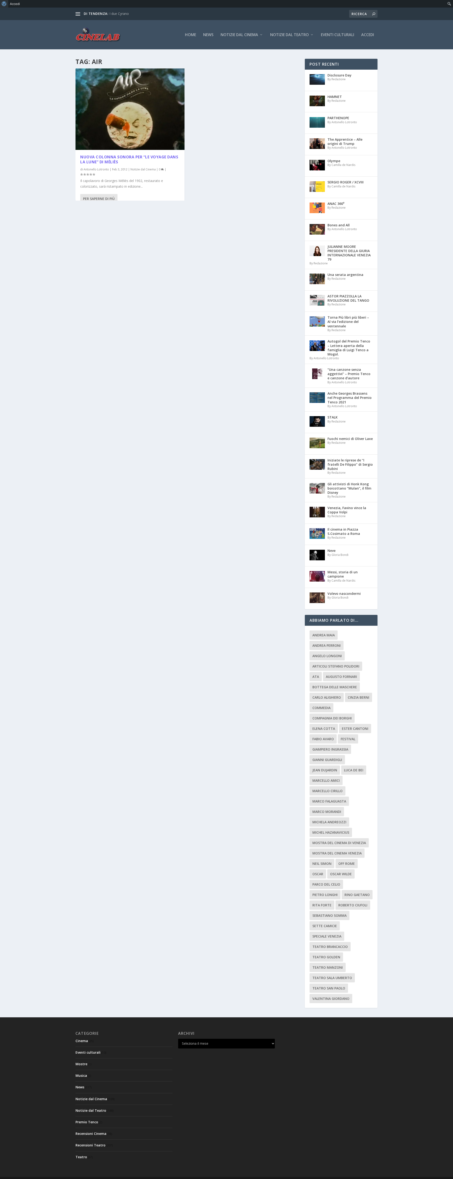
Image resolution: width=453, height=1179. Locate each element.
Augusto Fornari (341, 676)
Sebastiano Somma (329, 915)
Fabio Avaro (323, 739)
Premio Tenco (87, 1122)
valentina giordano (330, 998)
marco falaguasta (329, 801)
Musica (81, 1075)
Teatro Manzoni (327, 967)
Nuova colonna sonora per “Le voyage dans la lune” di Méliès (129, 159)
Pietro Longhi (325, 894)
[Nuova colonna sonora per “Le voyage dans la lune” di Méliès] (130, 109)
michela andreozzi (329, 822)
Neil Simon (321, 863)
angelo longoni (327, 656)
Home (190, 35)
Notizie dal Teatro (289, 35)
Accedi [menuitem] (15, 4)
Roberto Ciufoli (352, 905)
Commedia (321, 708)
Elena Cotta (323, 728)
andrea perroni (326, 645)
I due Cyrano (119, 13)
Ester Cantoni (355, 728)
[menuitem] (4, 4)
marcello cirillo (327, 791)
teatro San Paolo (328, 988)
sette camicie (324, 926)
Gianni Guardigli (327, 759)
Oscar (317, 874)
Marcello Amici (326, 780)
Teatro (81, 1157)
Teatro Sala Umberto (332, 978)
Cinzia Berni (358, 697)
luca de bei (353, 770)
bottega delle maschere (334, 687)
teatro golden (326, 957)
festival (348, 739)
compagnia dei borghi (332, 718)
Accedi (367, 35)
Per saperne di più (99, 198)
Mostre (81, 1064)
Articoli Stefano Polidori (335, 666)
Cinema (82, 1041)
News (208, 35)
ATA (315, 676)
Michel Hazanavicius (330, 832)
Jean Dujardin (324, 770)
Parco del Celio (326, 884)
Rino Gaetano (357, 894)
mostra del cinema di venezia (339, 843)
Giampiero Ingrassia (330, 749)
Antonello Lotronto (96, 169)
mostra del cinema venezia (337, 853)
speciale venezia (326, 936)
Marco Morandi (326, 811)
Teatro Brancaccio (330, 946)
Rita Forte (321, 905)
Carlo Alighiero (326, 697)
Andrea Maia (323, 635)
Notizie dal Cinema (239, 35)
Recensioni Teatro (90, 1145)
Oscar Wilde (341, 874)
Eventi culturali (337, 35)
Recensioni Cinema (91, 1133)
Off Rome (346, 863)
